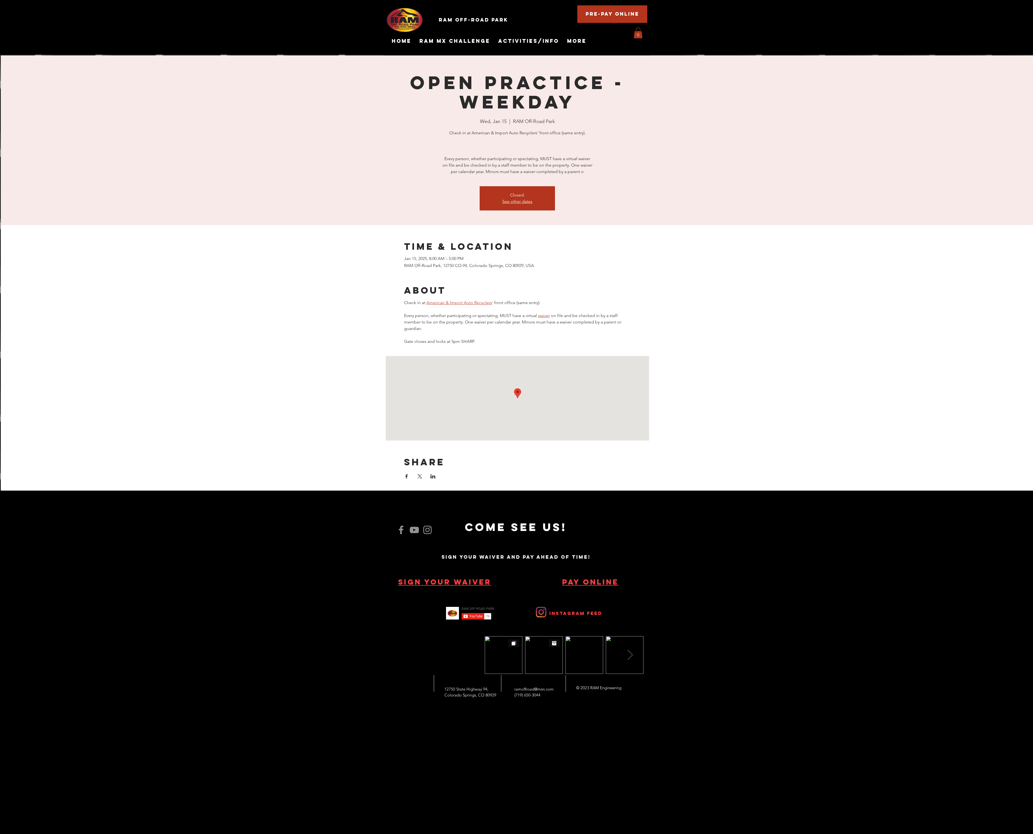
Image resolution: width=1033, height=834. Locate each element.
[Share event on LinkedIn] (433, 476)
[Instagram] (427, 530)
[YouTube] (414, 530)
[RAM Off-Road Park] (541, 612)
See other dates (517, 201)
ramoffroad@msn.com (534, 689)
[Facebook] (401, 530)
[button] (638, 32)
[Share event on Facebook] (406, 476)
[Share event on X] (419, 476)
